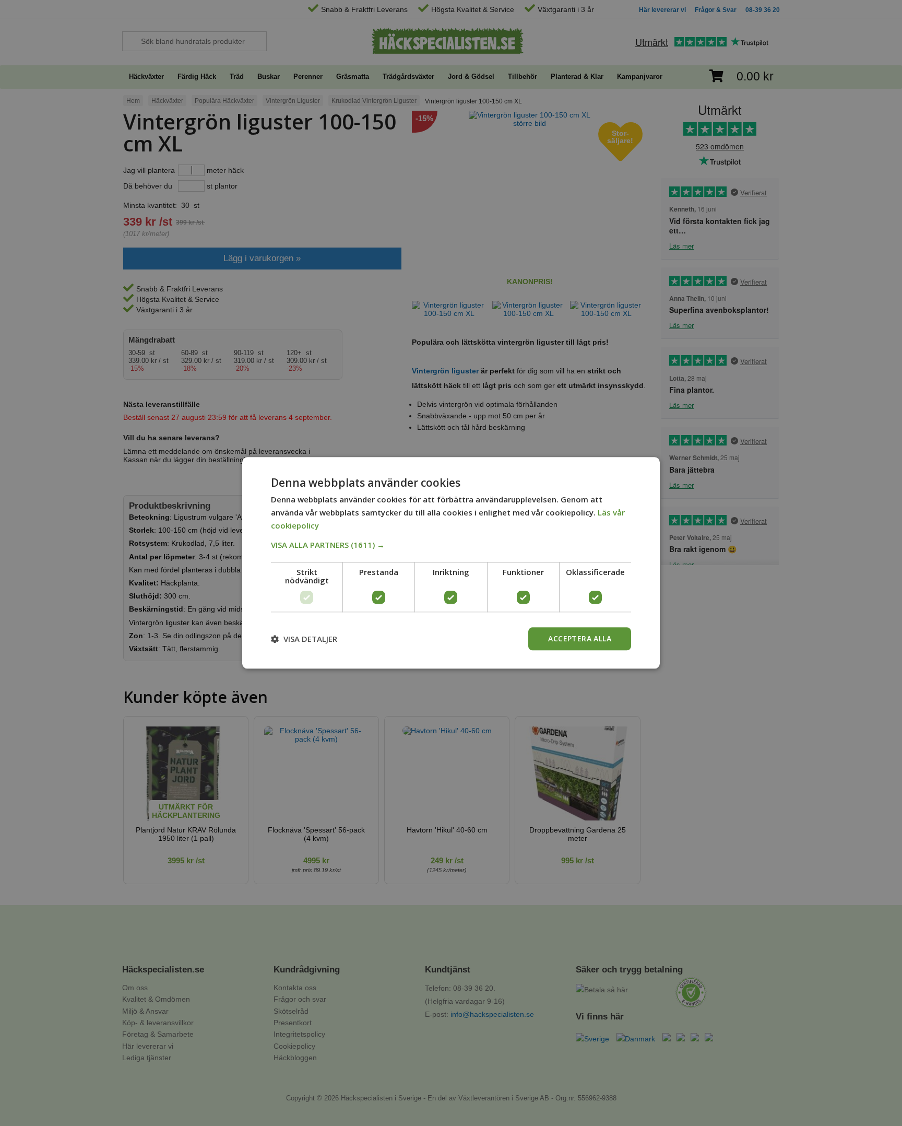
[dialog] (451, 563)
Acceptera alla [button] (579, 638)
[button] (451, 544)
